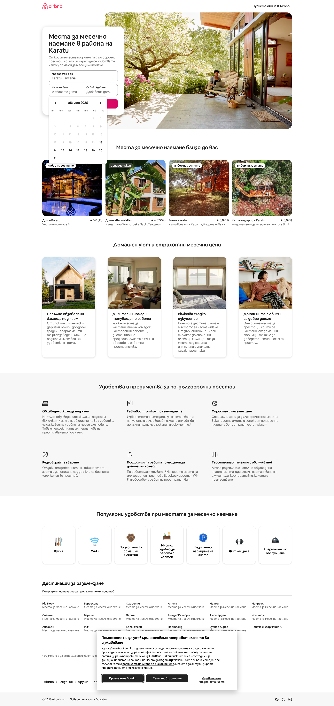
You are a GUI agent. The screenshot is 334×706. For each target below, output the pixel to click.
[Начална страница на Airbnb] (52, 6)
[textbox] (66, 91)
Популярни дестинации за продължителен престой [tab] (78, 591)
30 (100, 150)
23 (100, 142)
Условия (101, 699)
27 (77, 150)
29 (93, 150)
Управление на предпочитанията (211, 680)
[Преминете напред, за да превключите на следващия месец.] (100, 103)
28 (85, 150)
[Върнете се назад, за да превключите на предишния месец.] (55, 103)
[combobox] (83, 78)
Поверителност (81, 699)
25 (62, 150)
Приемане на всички (122, 678)
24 (55, 150)
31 (55, 158)
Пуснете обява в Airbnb (271, 6)
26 (70, 150)
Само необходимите (167, 678)
